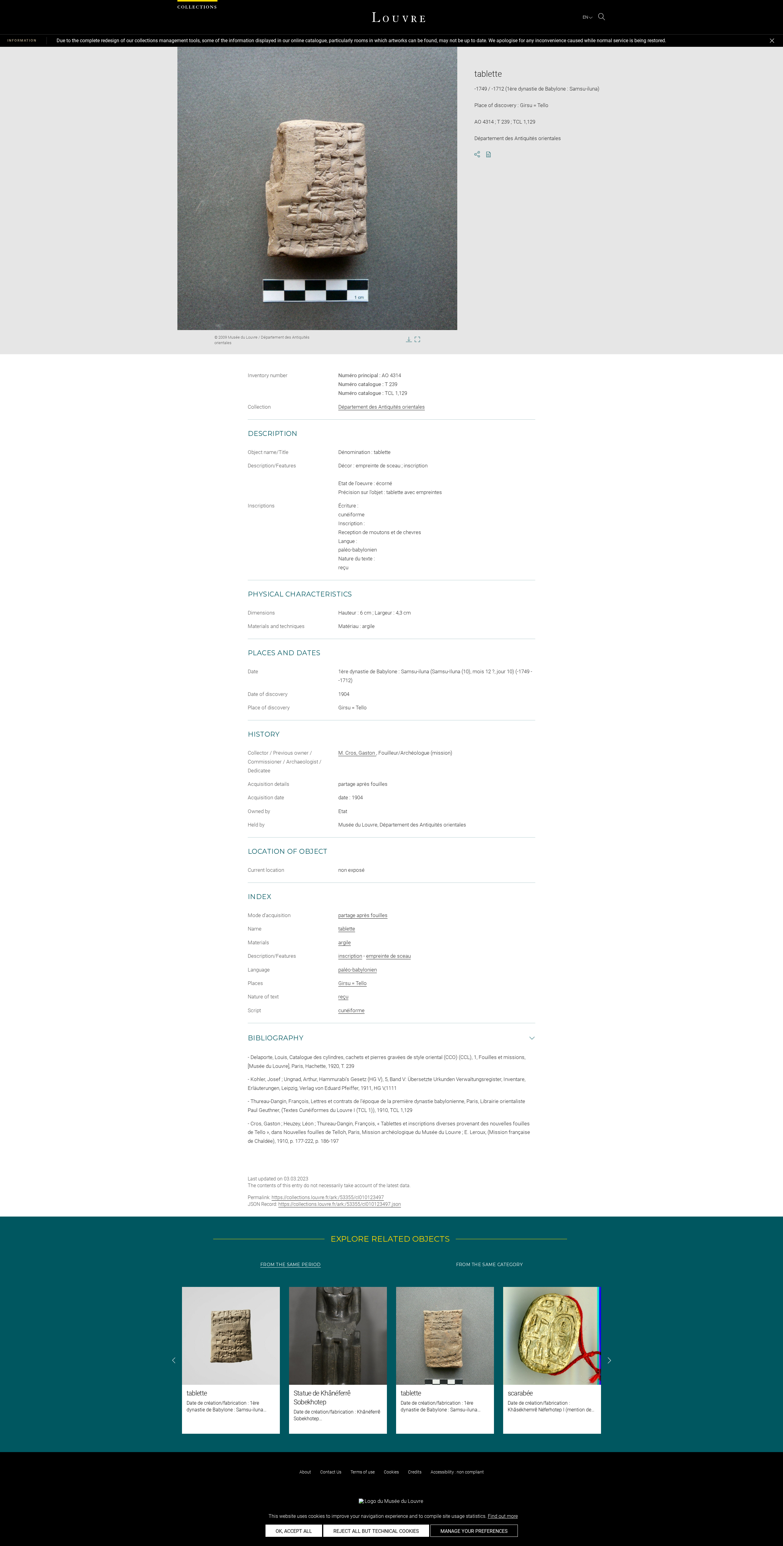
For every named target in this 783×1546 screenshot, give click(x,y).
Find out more (503, 1516)
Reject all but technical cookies (376, 1531)
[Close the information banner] (772, 40)
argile (344, 942)
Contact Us (330, 1472)
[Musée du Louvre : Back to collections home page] (398, 17)
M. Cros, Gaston (357, 753)
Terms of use (363, 1472)
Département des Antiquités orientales (381, 407)
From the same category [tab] (489, 1264)
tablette (346, 929)
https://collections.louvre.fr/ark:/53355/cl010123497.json (339, 1204)
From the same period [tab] (290, 1264)
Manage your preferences (474, 1531)
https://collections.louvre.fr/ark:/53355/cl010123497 (328, 1197)
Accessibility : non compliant (457, 1472)
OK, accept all (294, 1531)
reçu (343, 997)
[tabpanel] (391, 1360)
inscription (350, 956)
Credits (414, 1472)
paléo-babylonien (357, 970)
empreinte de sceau (388, 956)
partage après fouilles (363, 915)
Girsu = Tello (352, 983)
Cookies (391, 1472)
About (305, 1472)
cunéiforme (351, 1010)
